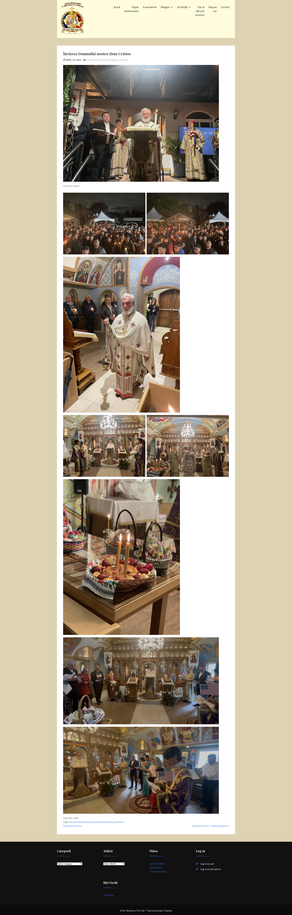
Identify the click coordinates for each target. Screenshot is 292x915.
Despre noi (213, 9)
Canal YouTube (157, 863)
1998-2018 (108, 895)
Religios (165, 7)
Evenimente (150, 7)
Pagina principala (119, 59)
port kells (119, 822)
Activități (182, 7)
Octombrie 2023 (157, 871)
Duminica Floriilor (72, 826)
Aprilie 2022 (155, 867)
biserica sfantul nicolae (81, 822)
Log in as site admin (210, 869)
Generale (104, 59)
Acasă (117, 7)
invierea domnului (103, 822)
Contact (225, 7)
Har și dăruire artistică (199, 11)
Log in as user (207, 863)
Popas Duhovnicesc (131, 9)
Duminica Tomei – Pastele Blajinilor (210, 826)
